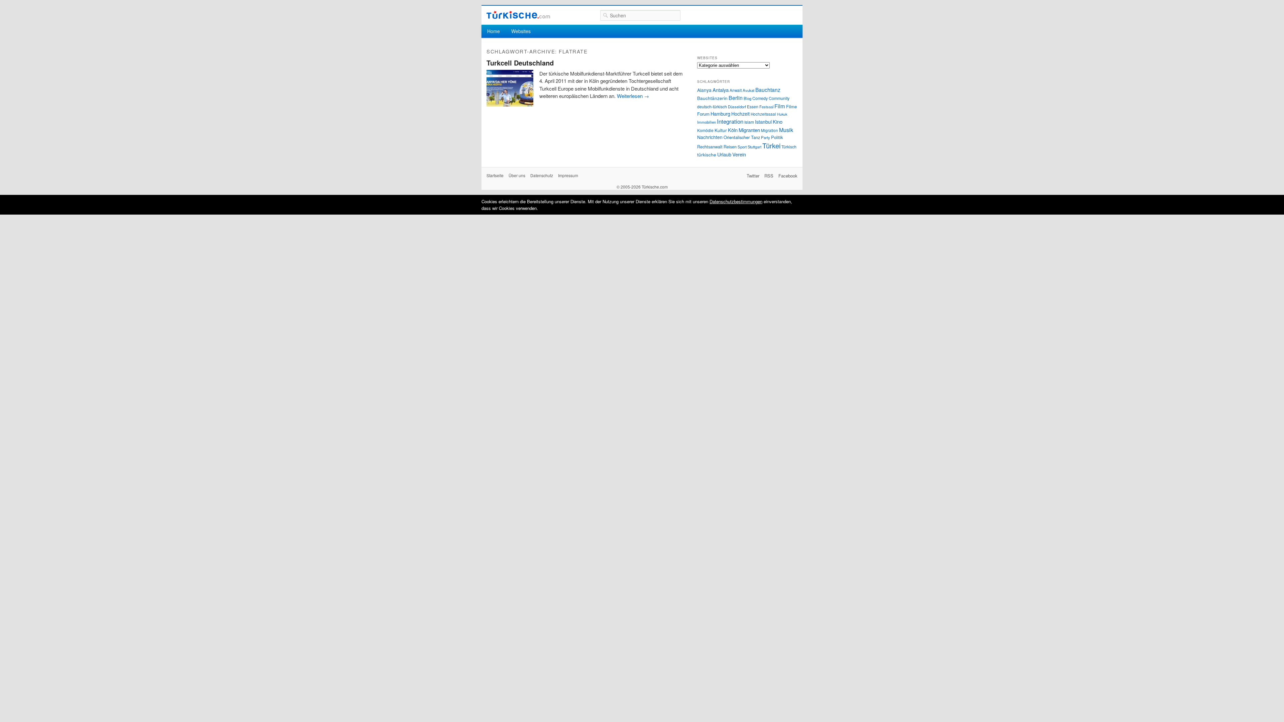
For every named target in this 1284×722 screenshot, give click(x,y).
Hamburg (720, 113)
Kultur (721, 130)
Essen (752, 106)
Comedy (760, 98)
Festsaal (766, 106)
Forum (703, 114)
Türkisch (788, 146)
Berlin (736, 97)
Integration (730, 121)
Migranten (749, 129)
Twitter (753, 175)
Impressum (568, 175)
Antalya (721, 89)
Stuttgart (754, 146)
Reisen (730, 147)
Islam (749, 122)
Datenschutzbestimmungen (736, 201)
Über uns (517, 175)
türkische (706, 154)
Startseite (495, 175)
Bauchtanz (767, 89)
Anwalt (736, 90)
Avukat (748, 90)
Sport (742, 146)
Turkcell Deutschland (520, 63)
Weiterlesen (633, 95)
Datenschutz (541, 175)
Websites (521, 31)
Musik (786, 130)
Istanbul (763, 121)
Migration (769, 130)
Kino (777, 121)
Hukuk (782, 114)
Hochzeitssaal (763, 114)
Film (779, 106)
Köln (733, 129)
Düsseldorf (737, 106)
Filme (791, 106)
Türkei (771, 145)
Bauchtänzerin (712, 98)
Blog (747, 98)
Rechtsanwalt (710, 147)
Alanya (704, 90)
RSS (768, 175)
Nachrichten (710, 137)
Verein (739, 154)
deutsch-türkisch (712, 106)
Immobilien (706, 122)
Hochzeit (740, 113)
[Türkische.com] (518, 15)
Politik (777, 137)
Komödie (705, 130)
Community (779, 98)
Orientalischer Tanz (742, 137)
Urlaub (724, 154)
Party (765, 137)
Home (493, 31)
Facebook (787, 175)
